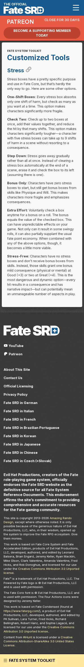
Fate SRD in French (20, 419)
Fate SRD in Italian (19, 411)
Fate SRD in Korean (20, 436)
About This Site (17, 369)
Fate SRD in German (20, 403)
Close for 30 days (62, 20)
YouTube (16, 346)
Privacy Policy (16, 394)
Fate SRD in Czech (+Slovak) (27, 461)
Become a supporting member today (42, 33)
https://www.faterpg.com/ (21, 611)
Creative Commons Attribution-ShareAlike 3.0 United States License (39, 641)
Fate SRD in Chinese (21, 452)
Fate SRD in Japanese (22, 444)
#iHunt (27, 637)
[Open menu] (75, 7)
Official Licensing (18, 386)
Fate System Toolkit (32, 660)
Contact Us (13, 378)
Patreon (15, 354)
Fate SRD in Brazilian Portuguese (31, 428)
